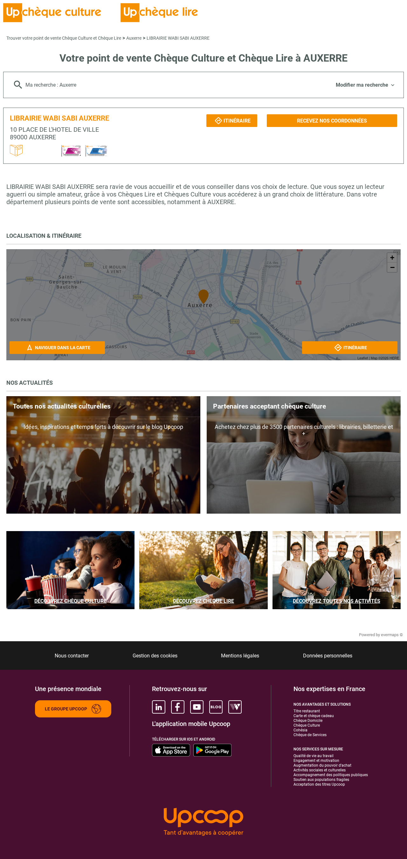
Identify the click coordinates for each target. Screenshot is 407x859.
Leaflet (362, 357)
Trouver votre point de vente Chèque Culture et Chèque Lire (63, 38)
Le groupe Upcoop (66, 708)
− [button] (392, 267)
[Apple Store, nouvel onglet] (171, 750)
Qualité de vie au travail (313, 756)
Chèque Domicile (307, 720)
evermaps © (392, 634)
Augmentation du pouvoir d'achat (322, 765)
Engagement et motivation (316, 760)
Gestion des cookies (155, 656)
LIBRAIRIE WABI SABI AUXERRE (178, 38)
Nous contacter (72, 656)
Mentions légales (240, 656)
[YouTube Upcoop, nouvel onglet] (197, 707)
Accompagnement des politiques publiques (330, 775)
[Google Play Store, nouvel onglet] (212, 750)
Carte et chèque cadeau (313, 716)
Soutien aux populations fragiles (321, 779)
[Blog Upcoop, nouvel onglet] (216, 707)
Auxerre (133, 38)
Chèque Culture (306, 725)
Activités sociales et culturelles (319, 770)
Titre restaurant (306, 711)
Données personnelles (327, 656)
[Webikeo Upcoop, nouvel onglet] (235, 707)
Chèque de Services (310, 735)
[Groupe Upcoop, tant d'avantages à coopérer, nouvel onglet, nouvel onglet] (203, 822)
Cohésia (300, 730)
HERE (394, 357)
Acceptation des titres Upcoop (319, 784)
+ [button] (392, 258)
